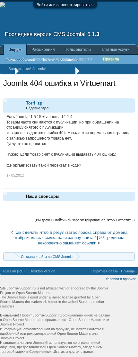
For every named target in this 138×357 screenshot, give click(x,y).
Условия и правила (121, 279)
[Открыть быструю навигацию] (131, 256)
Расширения (43, 49)
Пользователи (78, 49)
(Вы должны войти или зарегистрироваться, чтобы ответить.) (85, 220)
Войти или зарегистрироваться (65, 5)
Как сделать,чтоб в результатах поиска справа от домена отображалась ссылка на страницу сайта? (70, 235)
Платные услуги (115, 49)
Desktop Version (42, 271)
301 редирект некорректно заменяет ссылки (81, 240)
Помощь (128, 271)
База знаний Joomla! (27, 69)
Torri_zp (34, 103)
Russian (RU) (14, 271)
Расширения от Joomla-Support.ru (62, 59)
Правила (111, 59)
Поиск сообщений (20, 59)
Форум (15, 50)
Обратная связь (104, 271)
